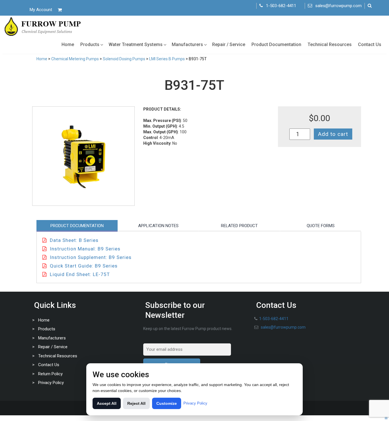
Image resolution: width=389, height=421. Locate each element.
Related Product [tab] (239, 225)
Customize (166, 403)
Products (89, 44)
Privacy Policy (51, 382)
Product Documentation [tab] (77, 225)
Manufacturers (187, 44)
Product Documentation (276, 44)
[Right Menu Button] (386, 418)
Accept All (106, 403)
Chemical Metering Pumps (75, 59)
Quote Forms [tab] (321, 225)
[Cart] (60, 10)
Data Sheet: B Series (74, 240)
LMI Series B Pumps (167, 59)
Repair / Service (228, 44)
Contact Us (369, 44)
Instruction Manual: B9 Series (85, 249)
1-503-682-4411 (281, 5)
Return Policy (50, 373)
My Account (41, 9)
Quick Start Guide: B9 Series (84, 266)
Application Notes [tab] (158, 225)
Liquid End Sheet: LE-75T (80, 274)
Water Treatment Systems (135, 44)
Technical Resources (330, 44)
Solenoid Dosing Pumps (124, 59)
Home (68, 44)
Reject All (136, 403)
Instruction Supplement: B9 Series (91, 257)
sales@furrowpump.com (338, 5)
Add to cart (333, 134)
